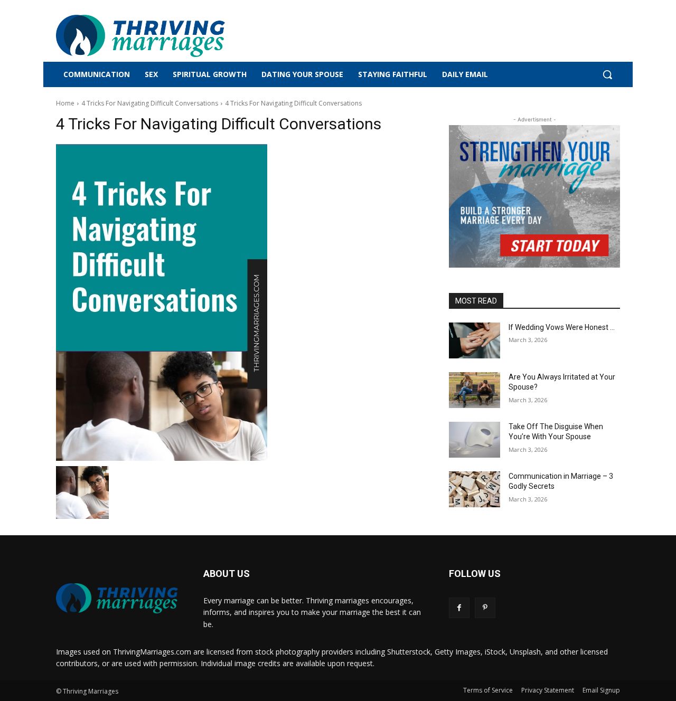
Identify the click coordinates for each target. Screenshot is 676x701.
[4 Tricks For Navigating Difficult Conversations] (240, 302)
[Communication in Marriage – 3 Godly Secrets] (474, 489)
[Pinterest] (485, 608)
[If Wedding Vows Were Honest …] (474, 340)
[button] (607, 74)
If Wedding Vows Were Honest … (562, 327)
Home (65, 103)
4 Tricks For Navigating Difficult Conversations (149, 103)
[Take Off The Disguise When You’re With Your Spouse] (474, 440)
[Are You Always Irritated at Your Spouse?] (474, 390)
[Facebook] (459, 608)
